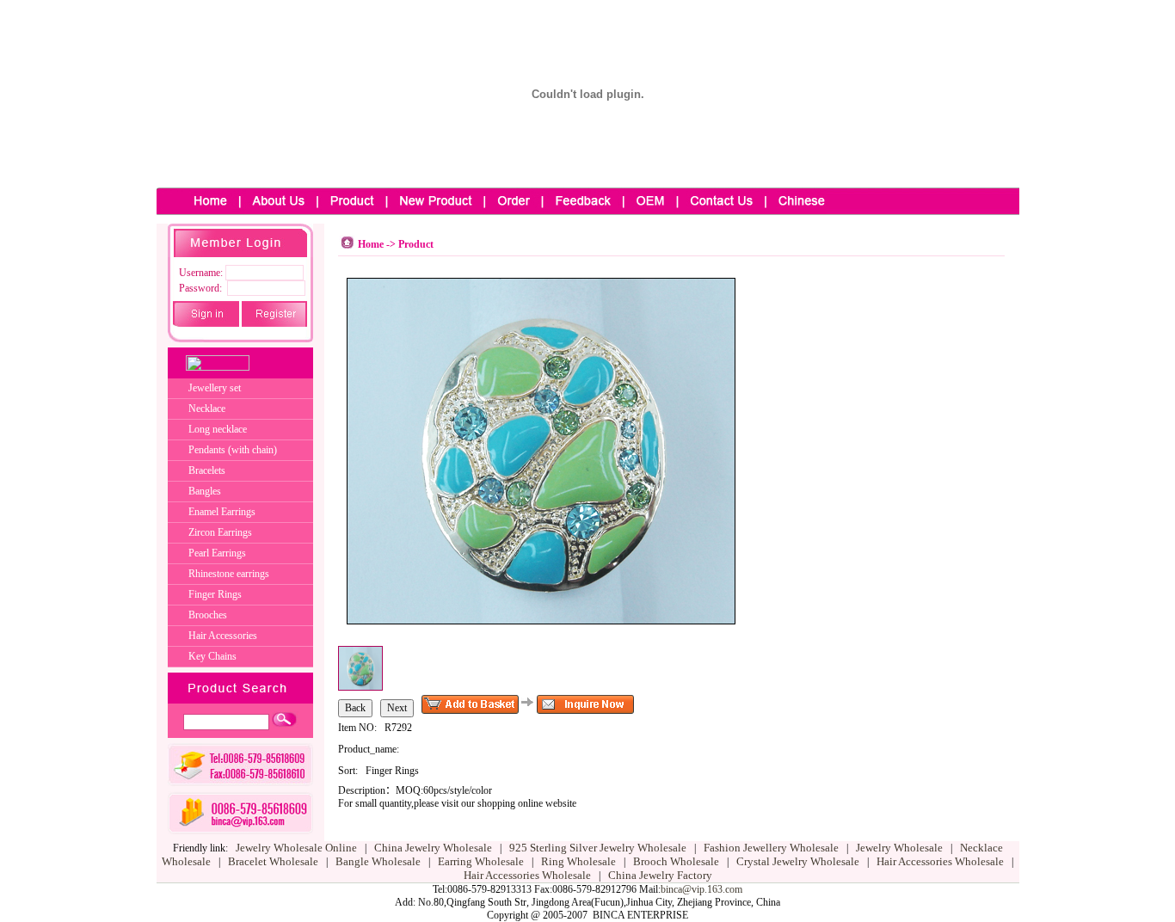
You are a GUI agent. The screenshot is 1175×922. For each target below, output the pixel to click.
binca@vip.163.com (701, 889)
